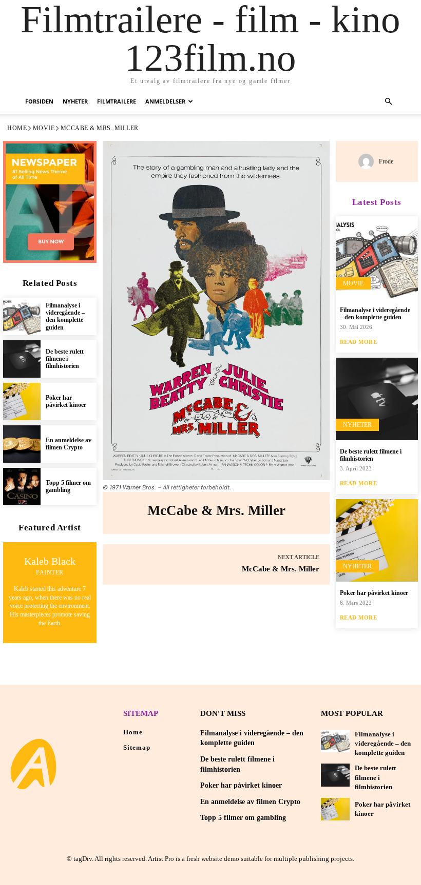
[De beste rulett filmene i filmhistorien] (22, 359)
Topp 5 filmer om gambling (68, 486)
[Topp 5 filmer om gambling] (22, 486)
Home (17, 128)
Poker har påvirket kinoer (66, 401)
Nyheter (75, 101)
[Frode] (368, 161)
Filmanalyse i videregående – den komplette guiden (65, 316)
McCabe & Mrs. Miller (280, 569)
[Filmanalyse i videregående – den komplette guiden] (22, 316)
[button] (388, 102)
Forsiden (39, 101)
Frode (386, 161)
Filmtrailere (116, 101)
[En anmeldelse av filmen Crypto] (22, 444)
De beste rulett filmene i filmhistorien (65, 359)
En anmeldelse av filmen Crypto (68, 444)
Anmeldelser (165, 101)
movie (44, 128)
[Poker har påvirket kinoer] (22, 401)
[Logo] (33, 764)
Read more (358, 342)
